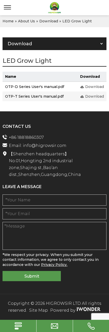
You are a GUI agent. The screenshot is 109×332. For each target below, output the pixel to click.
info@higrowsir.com (44, 145)
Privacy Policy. (54, 264)
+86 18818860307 (26, 137)
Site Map (38, 310)
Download (94, 86)
